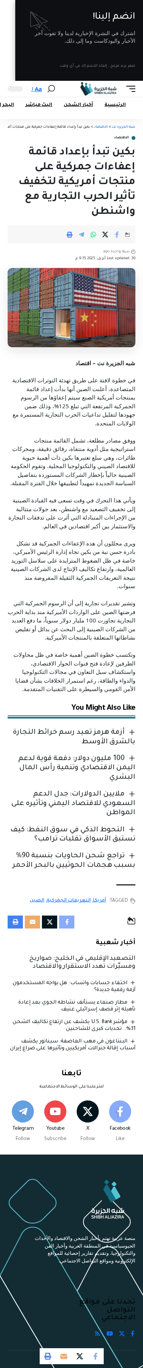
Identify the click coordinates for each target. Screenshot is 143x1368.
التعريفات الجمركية (68, 900)
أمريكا (99, 900)
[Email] (64, 1356)
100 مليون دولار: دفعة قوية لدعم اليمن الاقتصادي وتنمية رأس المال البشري (76, 768)
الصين (37, 900)
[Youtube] (55, 1121)
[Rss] (97, 1334)
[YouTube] (109, 1334)
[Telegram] (23, 1121)
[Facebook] (120, 1121)
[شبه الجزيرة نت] (98, 89)
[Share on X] (105, 234)
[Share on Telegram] (81, 234)
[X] (87, 1121)
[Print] (69, 234)
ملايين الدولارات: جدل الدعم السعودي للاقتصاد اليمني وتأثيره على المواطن (73, 804)
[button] (128, 89)
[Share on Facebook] (117, 234)
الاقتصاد (121, 138)
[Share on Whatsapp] (93, 234)
